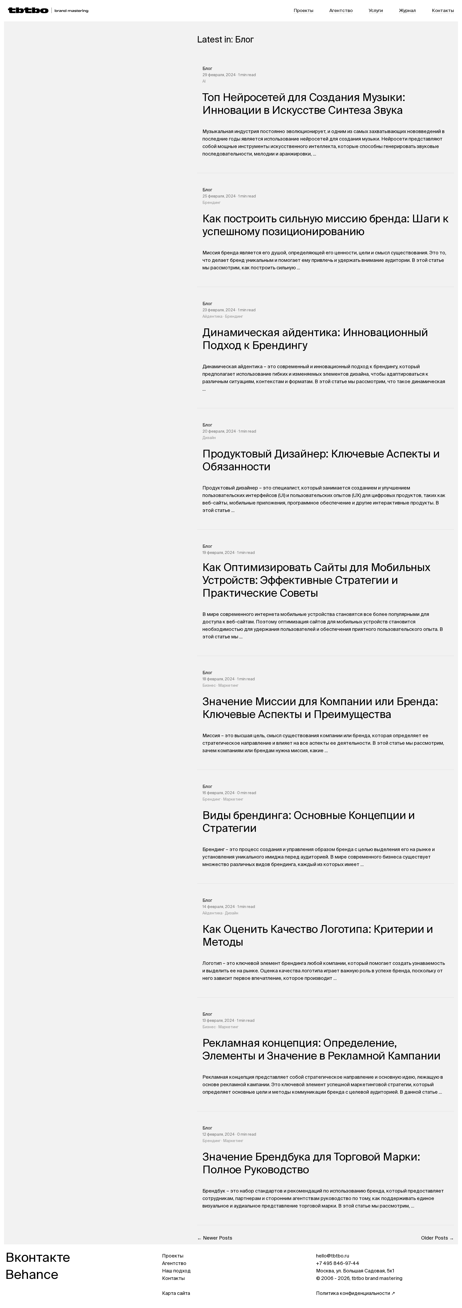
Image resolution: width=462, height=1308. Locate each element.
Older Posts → (437, 1238)
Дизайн (209, 438)
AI (204, 81)
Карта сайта (176, 1293)
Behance (31, 1275)
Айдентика (212, 317)
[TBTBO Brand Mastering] (48, 10)
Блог (207, 69)
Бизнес (209, 686)
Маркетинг (228, 686)
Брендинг (211, 203)
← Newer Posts (214, 1238)
